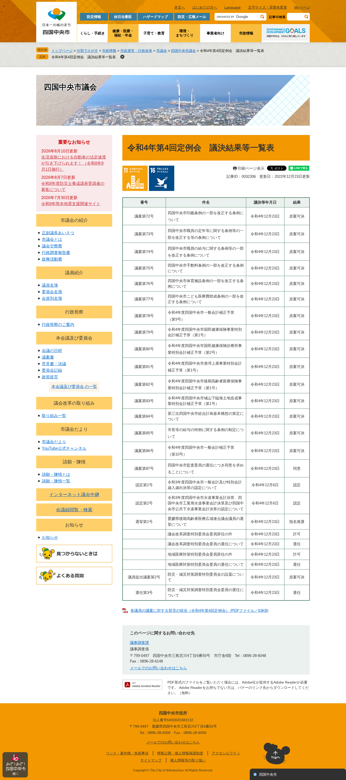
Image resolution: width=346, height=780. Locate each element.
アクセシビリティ (226, 753)
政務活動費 (52, 259)
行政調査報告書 (56, 252)
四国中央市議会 (183, 51)
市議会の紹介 (74, 220)
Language (232, 7)
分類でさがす (87, 51)
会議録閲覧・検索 (74, 509)
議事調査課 (139, 642)
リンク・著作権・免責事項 (127, 753)
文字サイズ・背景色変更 (267, 7)
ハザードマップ (155, 17)
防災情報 (94, 17)
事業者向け (215, 33)
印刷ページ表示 (251, 168)
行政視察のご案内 (58, 324)
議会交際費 (52, 246)
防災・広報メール (192, 17)
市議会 (161, 51)
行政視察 (74, 312)
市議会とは (52, 239)
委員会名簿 (52, 292)
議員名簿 (50, 285)
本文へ (179, 7)
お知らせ (74, 525)
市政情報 (246, 33)
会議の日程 (52, 350)
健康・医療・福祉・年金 (123, 33)
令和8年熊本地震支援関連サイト (70, 204)
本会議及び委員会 (74, 338)
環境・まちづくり (185, 33)
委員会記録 (52, 370)
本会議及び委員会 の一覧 (74, 386)
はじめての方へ (204, 7)
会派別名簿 (52, 298)
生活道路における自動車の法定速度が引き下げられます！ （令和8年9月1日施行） (73, 163)
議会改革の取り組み (74, 403)
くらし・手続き (92, 33)
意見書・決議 (54, 364)
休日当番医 (123, 17)
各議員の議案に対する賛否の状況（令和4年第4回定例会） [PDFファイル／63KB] (199, 610)
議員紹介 (74, 272)
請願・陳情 (74, 461)
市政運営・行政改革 (136, 51)
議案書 (48, 357)
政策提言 (50, 377)
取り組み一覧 (54, 416)
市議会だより (74, 429)
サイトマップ (151, 760)
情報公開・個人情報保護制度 (180, 753)
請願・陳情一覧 (56, 481)
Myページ (302, 7)
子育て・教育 (154, 33)
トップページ (62, 51)
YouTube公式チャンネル (64, 448)
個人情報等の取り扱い (188, 760)
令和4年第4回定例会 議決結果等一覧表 (83, 57)
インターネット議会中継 (74, 494)
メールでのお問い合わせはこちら (158, 668)
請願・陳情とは (56, 474)
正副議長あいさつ (58, 233)
